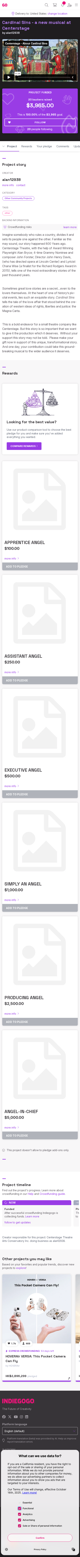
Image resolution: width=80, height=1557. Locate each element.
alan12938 (13, 32)
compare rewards (23, 446)
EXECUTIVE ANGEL (23, 770)
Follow (40, 122)
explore (21, 1267)
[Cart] (55, 5)
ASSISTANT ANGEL (23, 656)
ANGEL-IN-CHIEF (21, 1111)
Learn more (32, 1216)
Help (30, 1193)
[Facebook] (4, 1417)
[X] (10, 1417)
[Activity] (62, 5)
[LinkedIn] (26, 1417)
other (7, 213)
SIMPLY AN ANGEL (23, 884)
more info (8, 185)
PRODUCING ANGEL (24, 997)
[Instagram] (21, 1417)
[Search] (47, 5)
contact (20, 185)
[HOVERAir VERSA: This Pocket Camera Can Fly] (36, 1308)
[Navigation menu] (76, 5)
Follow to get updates (17, 1222)
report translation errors (20, 1441)
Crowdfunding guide (52, 1193)
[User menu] (69, 5)
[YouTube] (16, 1417)
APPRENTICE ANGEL (24, 542)
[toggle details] (70, 1380)
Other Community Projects (18, 198)
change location (57, 13)
